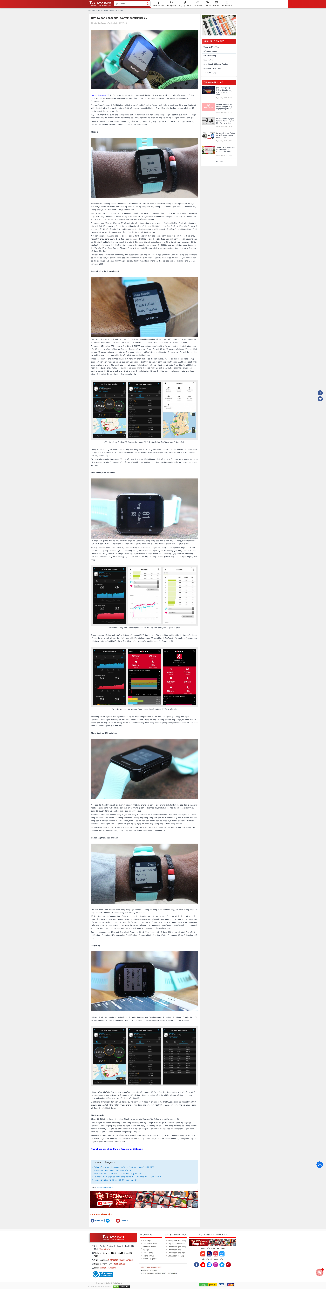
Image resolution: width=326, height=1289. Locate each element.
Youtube (124, 1220)
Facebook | (100, 1220)
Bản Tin (216, 5)
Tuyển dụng (148, 1253)
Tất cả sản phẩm (150, 1243)
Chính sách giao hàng (177, 1247)
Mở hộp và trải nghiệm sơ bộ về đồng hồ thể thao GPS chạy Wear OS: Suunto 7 (127, 1177)
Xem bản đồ (104, 1249)
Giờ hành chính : (113, 1260)
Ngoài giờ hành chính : (110, 1264)
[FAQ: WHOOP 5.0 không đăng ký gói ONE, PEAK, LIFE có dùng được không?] (208, 90)
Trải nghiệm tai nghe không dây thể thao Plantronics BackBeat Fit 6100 (123, 1167)
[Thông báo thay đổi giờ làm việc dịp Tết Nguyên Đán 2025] (208, 150)
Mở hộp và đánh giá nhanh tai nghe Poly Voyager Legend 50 (224, 106)
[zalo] (319, 1168)
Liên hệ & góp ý (150, 1259)
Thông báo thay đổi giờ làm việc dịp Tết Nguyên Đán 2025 (225, 149)
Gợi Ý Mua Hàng (209, 56)
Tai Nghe (171, 5)
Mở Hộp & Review (210, 51)
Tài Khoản (226, 5)
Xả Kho (208, 5)
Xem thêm (219, 161)
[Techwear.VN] (100, 3)
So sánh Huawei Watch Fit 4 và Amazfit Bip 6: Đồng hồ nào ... (225, 135)
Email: (105, 1268)
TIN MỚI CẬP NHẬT (213, 82)
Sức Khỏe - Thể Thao (212, 68)
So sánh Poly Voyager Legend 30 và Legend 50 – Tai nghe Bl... (225, 121)
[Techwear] (219, 25)
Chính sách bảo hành (177, 1250)
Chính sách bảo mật (176, 1253)
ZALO (209, 1264)
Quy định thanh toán (176, 1243)
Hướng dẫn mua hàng (177, 1241)
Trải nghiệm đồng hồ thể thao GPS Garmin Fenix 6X (115, 1180)
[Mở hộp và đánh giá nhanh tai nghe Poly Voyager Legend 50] (208, 107)
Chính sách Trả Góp (176, 1256)
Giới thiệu (147, 1241)
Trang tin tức (148, 1256)
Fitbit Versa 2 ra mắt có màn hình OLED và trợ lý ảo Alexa (117, 1173)
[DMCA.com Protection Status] (121, 1286)
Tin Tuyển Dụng (209, 72)
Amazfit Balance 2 (21, 1279)
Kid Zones (198, 5)
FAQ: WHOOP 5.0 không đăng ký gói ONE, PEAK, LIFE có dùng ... (224, 91)
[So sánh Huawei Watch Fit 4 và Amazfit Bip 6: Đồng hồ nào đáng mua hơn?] (208, 135)
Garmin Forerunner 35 (105, 1187)
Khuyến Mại (208, 60)
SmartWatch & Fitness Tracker (215, 64)
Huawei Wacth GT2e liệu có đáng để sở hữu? (112, 1170)
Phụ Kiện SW (184, 5)
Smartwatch (158, 5)
